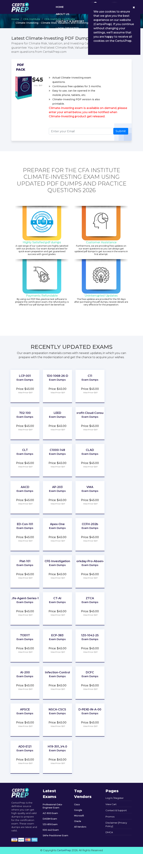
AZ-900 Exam (50, 813)
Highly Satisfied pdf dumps (42, 242)
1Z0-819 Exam (50, 824)
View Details (25, 383)
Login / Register (67, 28)
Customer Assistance (101, 242)
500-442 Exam (51, 830)
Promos (110, 816)
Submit (121, 131)
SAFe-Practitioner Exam (55, 835)
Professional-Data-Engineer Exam (53, 806)
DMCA (109, 832)
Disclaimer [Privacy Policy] (116, 824)
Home (60, 7)
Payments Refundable (42, 295)
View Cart (111, 804)
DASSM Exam (50, 818)
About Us (62, 14)
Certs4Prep (64, 850)
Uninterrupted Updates (101, 295)
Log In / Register (115, 798)
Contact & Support (70, 21)
